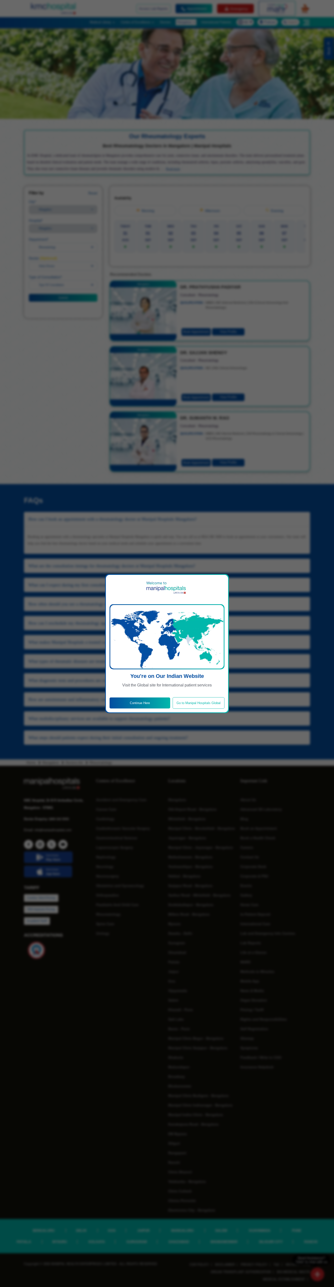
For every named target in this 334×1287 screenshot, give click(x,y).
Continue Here (140, 703)
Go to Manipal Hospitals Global (199, 703)
